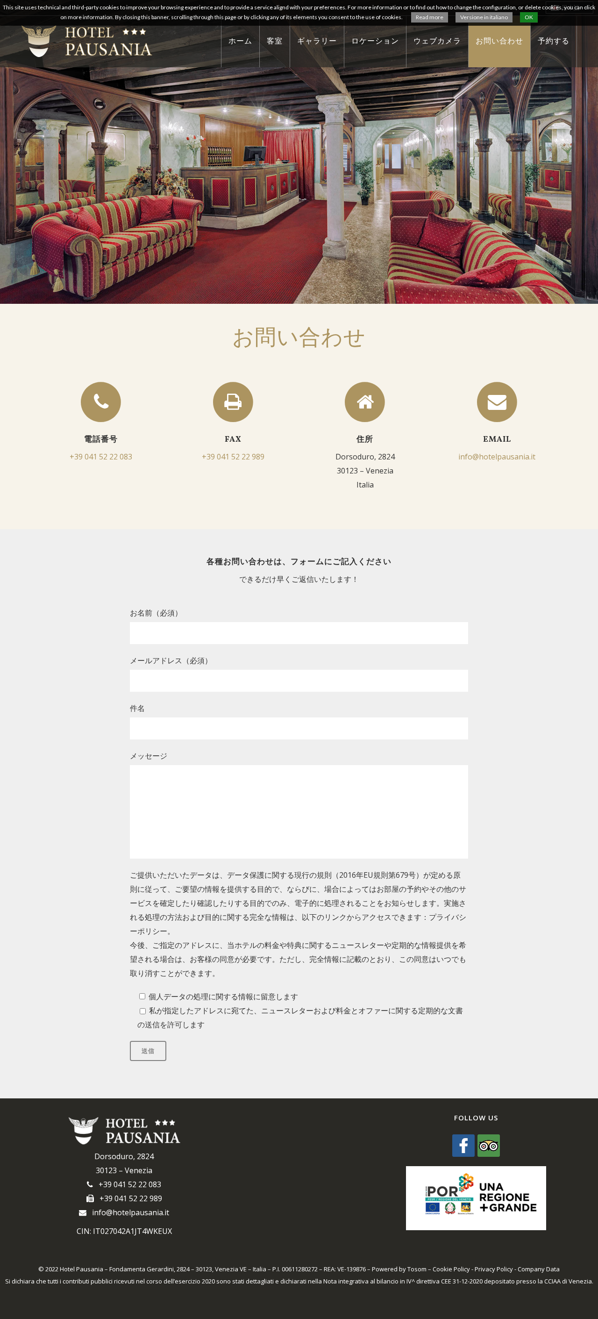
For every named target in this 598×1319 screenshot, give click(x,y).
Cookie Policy (451, 1269)
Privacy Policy (494, 1269)
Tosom (417, 1269)
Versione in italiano (484, 17)
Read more (429, 17)
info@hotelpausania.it (496, 457)
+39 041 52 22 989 (233, 457)
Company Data (539, 1269)
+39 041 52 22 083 (101, 457)
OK (529, 17)
